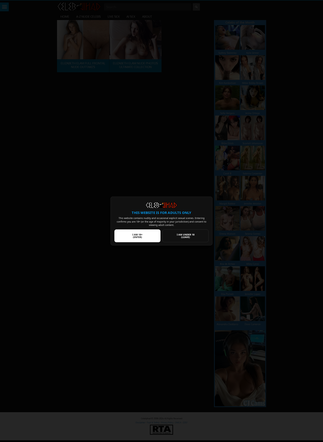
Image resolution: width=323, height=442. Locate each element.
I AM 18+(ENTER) (137, 236)
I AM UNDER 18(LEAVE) (185, 236)
